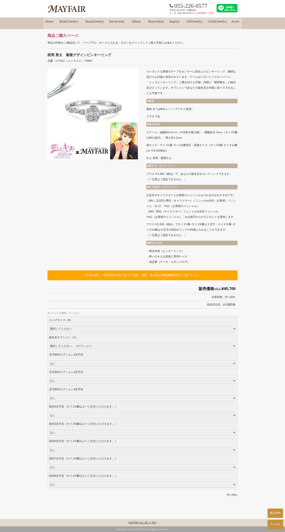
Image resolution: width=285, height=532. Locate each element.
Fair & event (116, 23)
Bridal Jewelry (68, 23)
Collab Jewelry (217, 23)
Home (49, 23)
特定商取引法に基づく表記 (142, 522)
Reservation (156, 23)
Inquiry (174, 23)
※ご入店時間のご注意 (202, 13)
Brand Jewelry (94, 23)
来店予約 (275, 513)
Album (136, 23)
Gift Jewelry (194, 23)
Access (235, 23)
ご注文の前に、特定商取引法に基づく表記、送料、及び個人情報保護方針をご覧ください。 (142, 275)
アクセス (275, 524)
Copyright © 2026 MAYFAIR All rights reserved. (142, 529)
